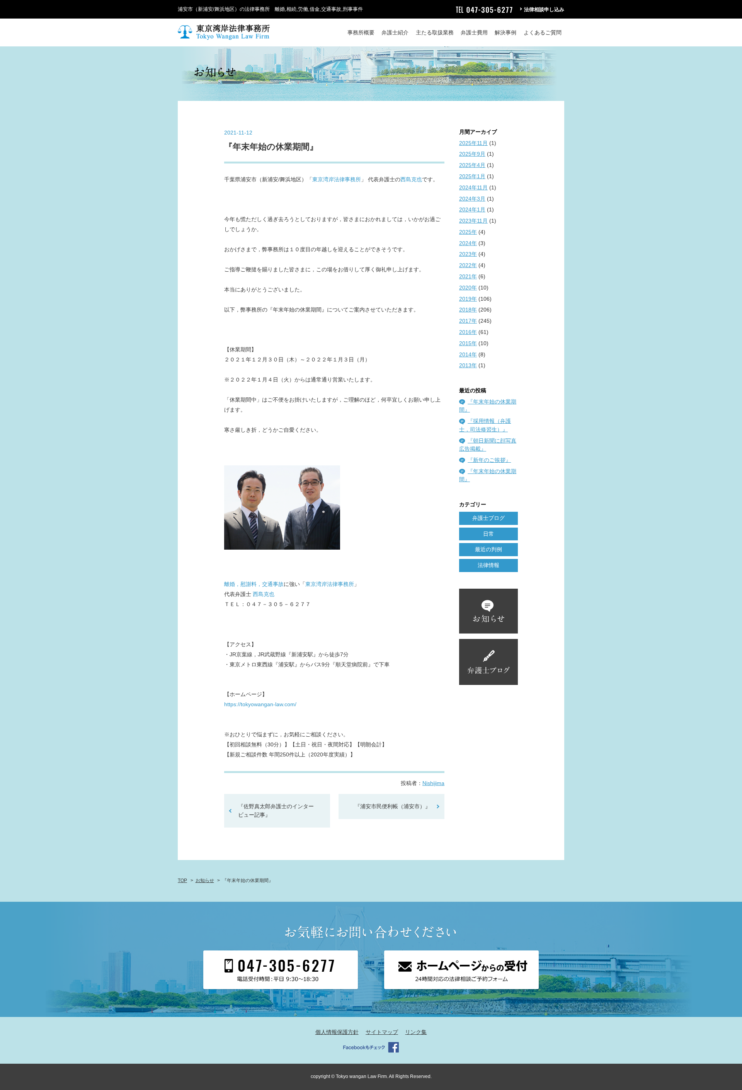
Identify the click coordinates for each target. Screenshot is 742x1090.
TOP (182, 880)
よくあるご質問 (543, 32)
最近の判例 (488, 549)
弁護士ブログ (488, 518)
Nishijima (433, 783)
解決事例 (505, 32)
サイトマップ (382, 1032)
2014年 (468, 354)
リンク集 (416, 1032)
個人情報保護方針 (337, 1032)
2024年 (468, 243)
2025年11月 (473, 143)
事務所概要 (360, 32)
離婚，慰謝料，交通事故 (254, 584)
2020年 (468, 287)
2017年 (468, 321)
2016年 (468, 332)
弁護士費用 (474, 32)
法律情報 (488, 565)
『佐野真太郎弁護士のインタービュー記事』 (276, 810)
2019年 (468, 299)
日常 (488, 534)
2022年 (468, 265)
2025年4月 (472, 165)
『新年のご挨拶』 (489, 460)
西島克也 (411, 179)
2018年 (468, 310)
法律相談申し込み (544, 9)
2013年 (468, 365)
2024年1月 (472, 209)
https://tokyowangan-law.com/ (260, 704)
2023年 (468, 254)
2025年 (468, 232)
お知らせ (205, 880)
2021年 (468, 276)
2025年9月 (472, 154)
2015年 (468, 343)
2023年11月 (473, 221)
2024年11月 (473, 187)
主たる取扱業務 (435, 32)
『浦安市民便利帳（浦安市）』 (393, 806)
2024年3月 (472, 199)
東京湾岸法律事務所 (336, 179)
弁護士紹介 (394, 32)
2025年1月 (472, 176)
